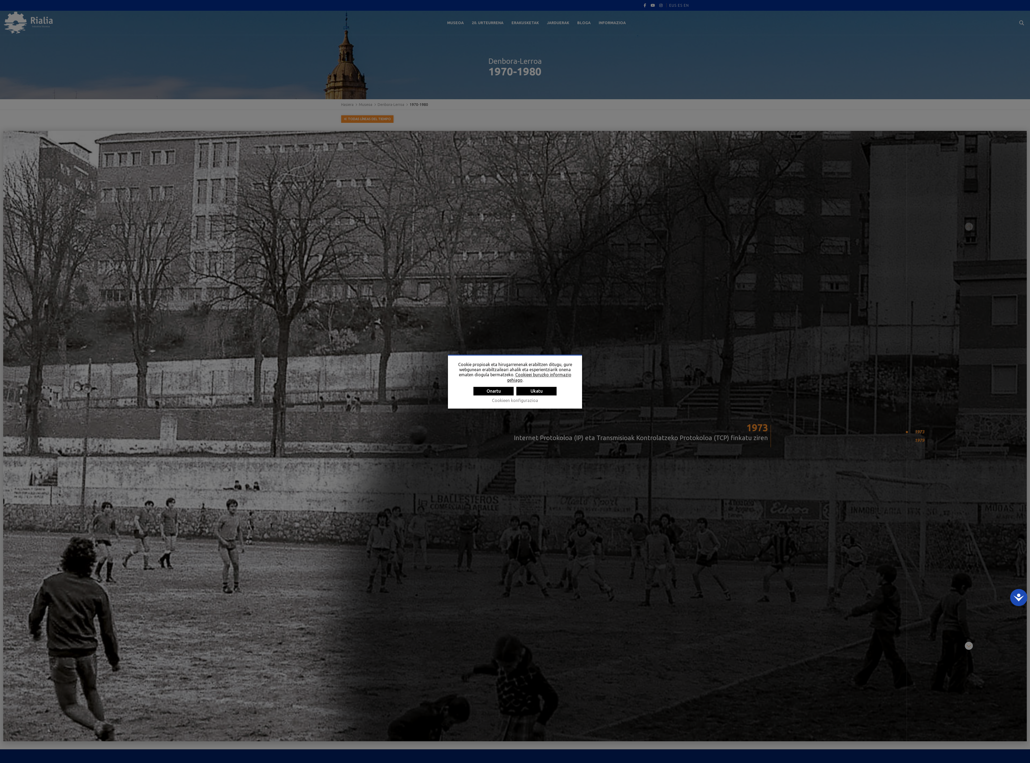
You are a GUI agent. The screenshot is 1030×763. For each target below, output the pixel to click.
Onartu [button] (494, 391)
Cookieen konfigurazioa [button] (515, 400)
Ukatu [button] (537, 391)
